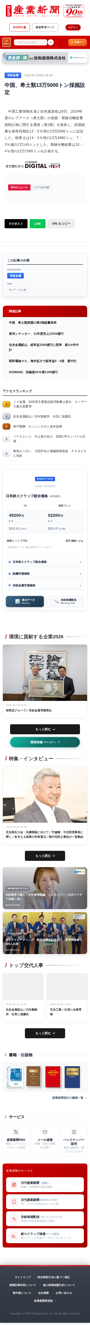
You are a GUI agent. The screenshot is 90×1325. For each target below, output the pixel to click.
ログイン (73, 27)
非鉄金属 (15, 275)
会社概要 (43, 1292)
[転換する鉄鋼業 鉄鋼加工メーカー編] (34, 1077)
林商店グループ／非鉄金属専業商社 (29, 710)
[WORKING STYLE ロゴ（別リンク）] (79, 871)
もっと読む (43, 729)
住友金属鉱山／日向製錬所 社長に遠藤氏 (42, 416)
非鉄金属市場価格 (24, 585)
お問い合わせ (64, 1292)
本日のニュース (19, 187)
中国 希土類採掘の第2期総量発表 (33, 322)
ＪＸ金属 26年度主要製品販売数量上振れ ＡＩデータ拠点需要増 (50, 404)
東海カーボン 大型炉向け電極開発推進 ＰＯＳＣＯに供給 (50, 453)
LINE (37, 223)
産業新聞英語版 (43, 1300)
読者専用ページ (45, 27)
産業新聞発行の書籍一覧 (67, 1097)
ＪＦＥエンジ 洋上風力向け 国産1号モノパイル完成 (49, 439)
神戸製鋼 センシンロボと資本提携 (37, 426)
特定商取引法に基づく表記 (54, 1277)
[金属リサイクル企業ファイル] (14, 1077)
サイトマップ (23, 1277)
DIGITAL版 (19, 27)
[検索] (51, 42)
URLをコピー (61, 223)
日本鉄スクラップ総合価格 (30, 561)
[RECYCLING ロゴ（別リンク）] (79, 916)
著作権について (22, 1292)
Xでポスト (16, 223)
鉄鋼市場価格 (21, 573)
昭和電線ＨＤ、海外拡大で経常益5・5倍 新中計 (43, 361)
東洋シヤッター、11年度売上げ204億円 (36, 333)
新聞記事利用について (22, 1285)
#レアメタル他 (17, 289)
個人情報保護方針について (59, 1285)
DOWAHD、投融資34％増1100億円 (33, 372)
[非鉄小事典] (72, 1077)
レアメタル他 (41, 187)
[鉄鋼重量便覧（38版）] (53, 1077)
